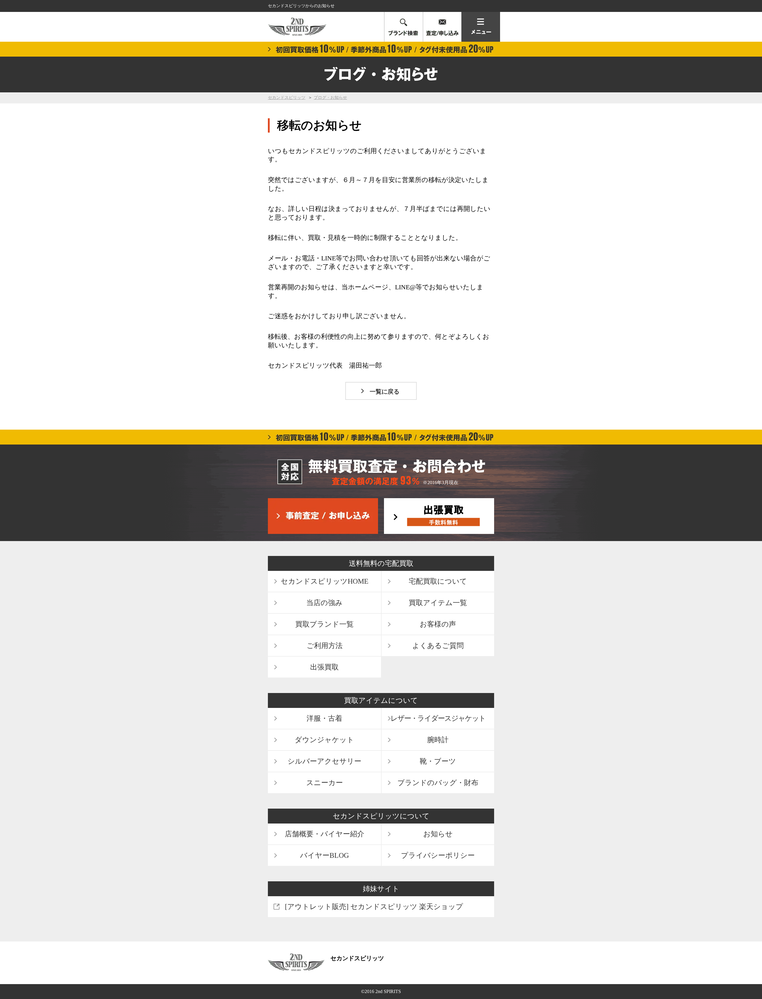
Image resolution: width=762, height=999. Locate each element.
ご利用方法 (325, 646)
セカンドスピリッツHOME (324, 581)
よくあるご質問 (438, 646)
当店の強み (324, 603)
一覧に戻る (384, 391)
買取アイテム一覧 (438, 603)
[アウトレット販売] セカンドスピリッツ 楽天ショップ (374, 907)
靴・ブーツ (438, 761)
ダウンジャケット (324, 740)
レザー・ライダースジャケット (438, 718)
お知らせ (438, 834)
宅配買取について (438, 581)
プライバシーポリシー (438, 855)
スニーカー (324, 783)
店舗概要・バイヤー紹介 (324, 834)
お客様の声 (438, 624)
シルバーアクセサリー (324, 761)
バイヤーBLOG (324, 855)
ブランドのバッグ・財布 (437, 783)
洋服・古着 (324, 718)
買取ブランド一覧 (324, 624)
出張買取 (324, 667)
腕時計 (438, 740)
